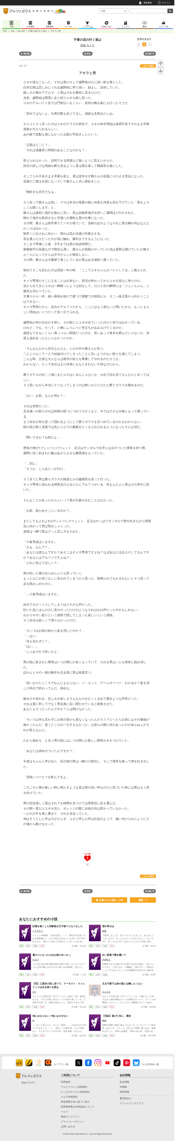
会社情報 (124, 1082)
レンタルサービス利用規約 (75, 1091)
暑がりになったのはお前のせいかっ (51, 954)
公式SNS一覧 (152, 1064)
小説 (12, 31)
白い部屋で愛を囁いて (114, 954)
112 (34, 992)
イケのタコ (37, 931)
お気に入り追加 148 (111, 900)
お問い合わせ (68, 1126)
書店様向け (126, 1098)
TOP (5, 31)
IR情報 (123, 1086)
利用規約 (65, 1082)
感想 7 (142, 900)
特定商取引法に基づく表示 (75, 1101)
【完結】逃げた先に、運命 (116, 1015)
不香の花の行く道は (37, 31)
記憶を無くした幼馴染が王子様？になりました (57, 926)
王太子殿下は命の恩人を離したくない (122, 983)
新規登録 (148, 3)
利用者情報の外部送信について (77, 1106)
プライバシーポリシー (73, 1121)
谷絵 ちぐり (87, 45)
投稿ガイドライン (70, 1116)
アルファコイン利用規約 (74, 1086)
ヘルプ (64, 1111)
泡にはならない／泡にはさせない (50, 1015)
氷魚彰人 (106, 959)
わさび (35, 959)
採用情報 (124, 1091)
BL (21, 946)
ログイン (166, 3)
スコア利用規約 (69, 1096)
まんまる (106, 992)
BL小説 (21, 31)
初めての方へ (29, 1082)
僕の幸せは (108, 926)
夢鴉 (104, 1020)
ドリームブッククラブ (132, 1103)
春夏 (104, 931)
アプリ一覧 (63, 1064)
